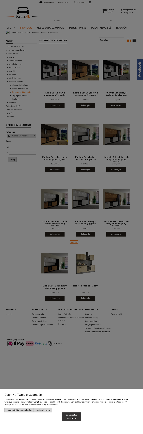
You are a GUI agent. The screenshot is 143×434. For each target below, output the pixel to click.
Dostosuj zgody (43, 410)
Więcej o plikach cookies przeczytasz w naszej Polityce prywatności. (31, 404)
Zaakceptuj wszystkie (71, 416)
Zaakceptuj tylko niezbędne (19, 410)
